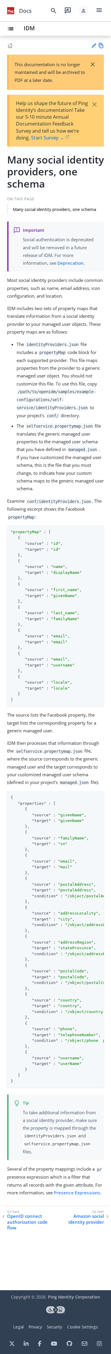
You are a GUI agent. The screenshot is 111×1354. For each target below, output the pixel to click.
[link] (10, 10)
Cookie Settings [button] (82, 1327)
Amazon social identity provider (86, 1219)
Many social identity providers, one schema (54, 209)
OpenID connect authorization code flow (27, 1222)
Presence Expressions (77, 1193)
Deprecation (70, 263)
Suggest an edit (93, 45)
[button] (83, 10)
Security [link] (54, 1327)
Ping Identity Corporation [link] (74, 1297)
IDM (29, 28)
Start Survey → (47, 137)
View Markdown (101, 45)
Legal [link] (18, 1327)
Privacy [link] (35, 1327)
